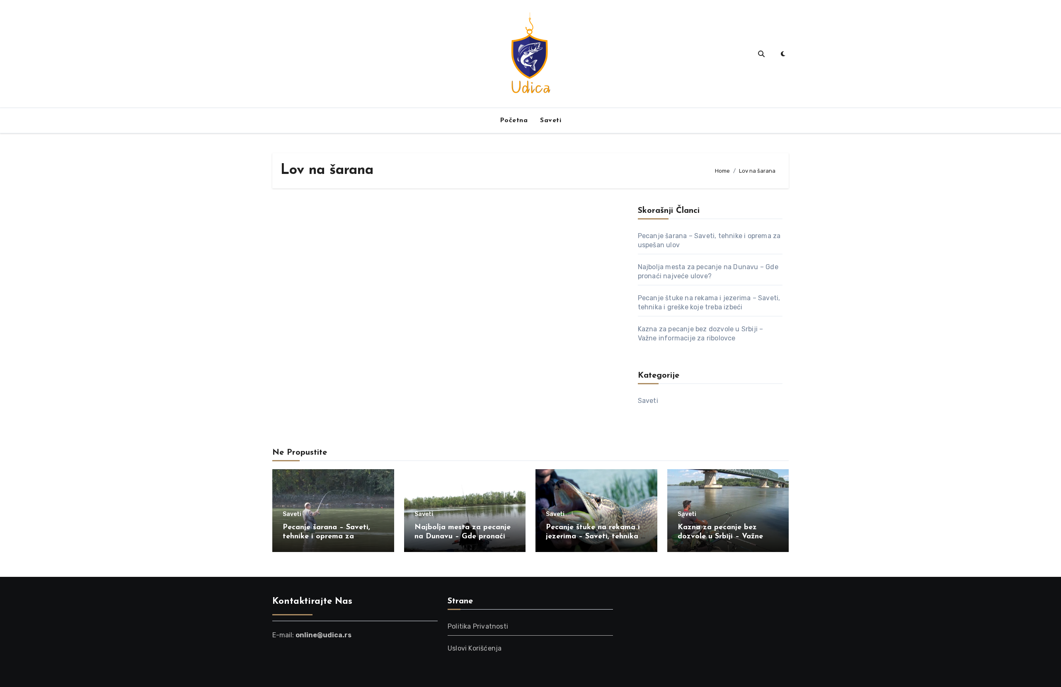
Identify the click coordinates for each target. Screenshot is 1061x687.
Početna (514, 120)
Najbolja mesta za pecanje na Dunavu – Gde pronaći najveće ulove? (462, 536)
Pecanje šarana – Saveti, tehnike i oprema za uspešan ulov (326, 536)
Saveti (550, 120)
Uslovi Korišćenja (474, 648)
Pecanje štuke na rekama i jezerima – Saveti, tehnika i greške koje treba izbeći (594, 536)
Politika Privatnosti (478, 626)
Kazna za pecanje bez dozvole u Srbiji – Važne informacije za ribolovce (720, 536)
